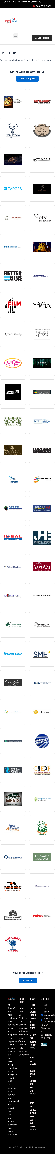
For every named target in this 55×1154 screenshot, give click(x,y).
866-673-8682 (41, 6)
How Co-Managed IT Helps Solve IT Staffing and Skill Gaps (34, 1074)
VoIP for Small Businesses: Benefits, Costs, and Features (35, 1114)
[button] (15, 35)
